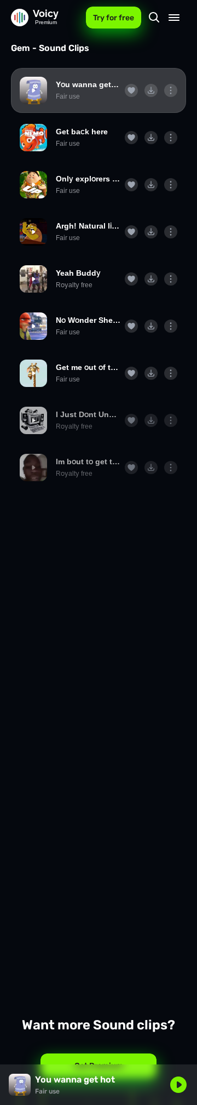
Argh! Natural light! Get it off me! (88, 225)
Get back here (82, 131)
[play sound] (33, 90)
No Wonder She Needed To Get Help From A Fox (88, 320)
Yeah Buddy (78, 273)
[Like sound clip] (131, 90)
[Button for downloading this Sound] (151, 90)
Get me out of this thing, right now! (88, 367)
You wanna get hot (88, 84)
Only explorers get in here (88, 178)
